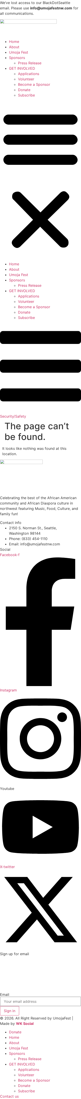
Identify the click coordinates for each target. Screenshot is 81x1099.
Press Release (29, 63)
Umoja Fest (18, 52)
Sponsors (17, 57)
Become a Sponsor (34, 84)
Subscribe (26, 95)
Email (4, 994)
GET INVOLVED (22, 68)
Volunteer (26, 79)
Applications (28, 73)
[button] (40, 179)
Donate (24, 90)
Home (14, 41)
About (14, 47)
